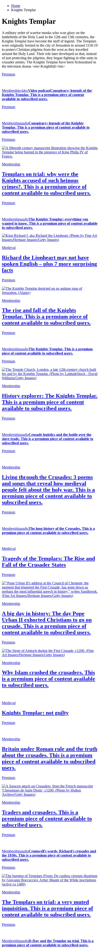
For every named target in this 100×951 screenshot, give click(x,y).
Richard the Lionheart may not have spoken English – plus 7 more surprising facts (49, 264)
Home (15, 6)
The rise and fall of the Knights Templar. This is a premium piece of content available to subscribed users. (46, 316)
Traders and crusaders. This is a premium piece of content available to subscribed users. (47, 818)
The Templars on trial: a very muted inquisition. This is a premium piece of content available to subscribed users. (47, 908)
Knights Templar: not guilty (35, 713)
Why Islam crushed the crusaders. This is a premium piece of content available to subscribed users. (48, 678)
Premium (8, 74)
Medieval (9, 248)
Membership (11, 91)
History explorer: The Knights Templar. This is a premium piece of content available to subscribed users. (49, 402)
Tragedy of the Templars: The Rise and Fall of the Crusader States (48, 561)
